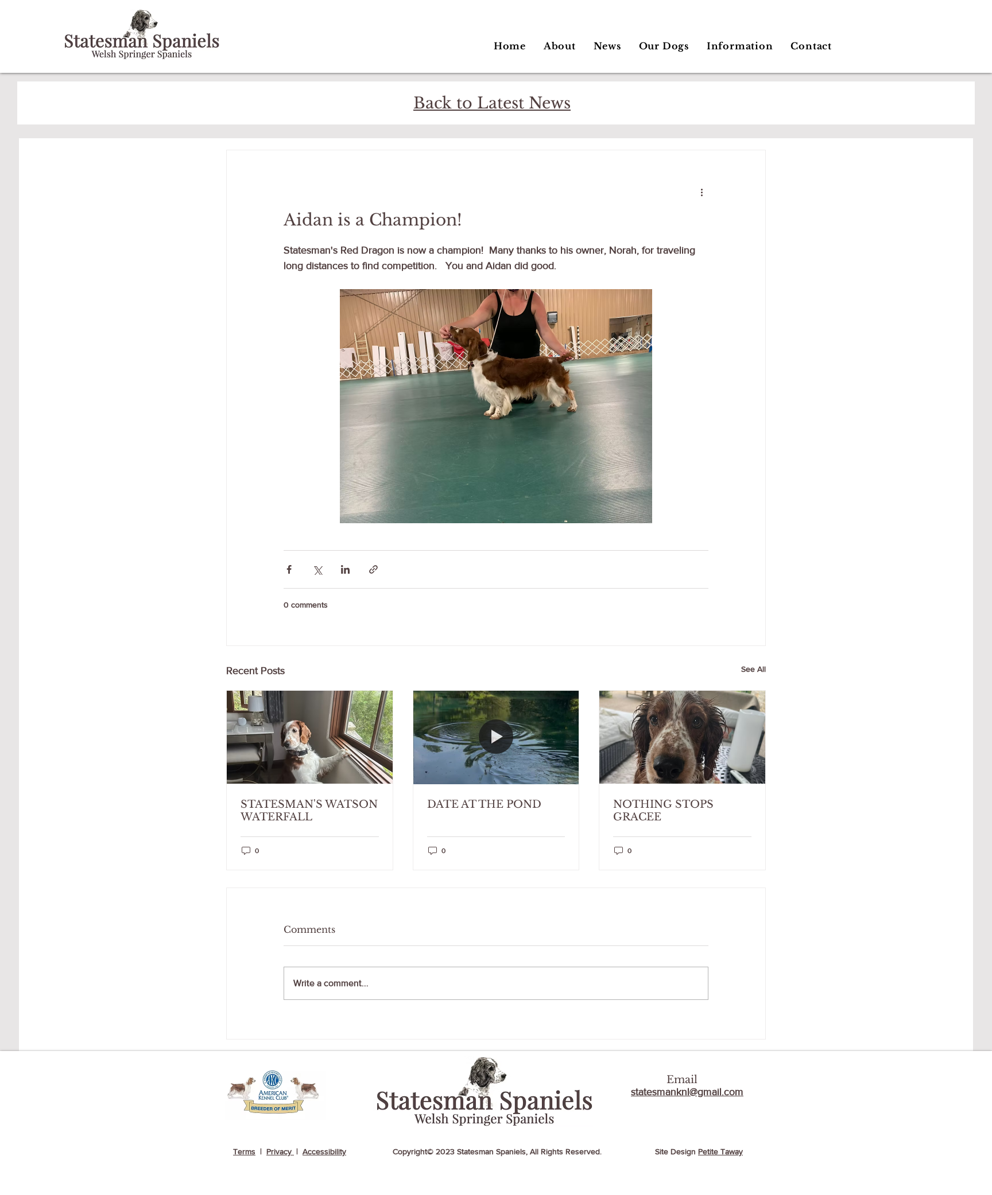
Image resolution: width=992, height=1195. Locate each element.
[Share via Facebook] (289, 569)
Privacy (280, 1151)
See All (753, 669)
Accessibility (324, 1151)
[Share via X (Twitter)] (317, 569)
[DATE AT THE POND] (496, 737)
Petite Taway (720, 1151)
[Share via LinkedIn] (345, 569)
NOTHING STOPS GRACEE (663, 810)
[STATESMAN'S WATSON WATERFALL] (310, 737)
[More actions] (701, 191)
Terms (244, 1151)
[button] (663, 45)
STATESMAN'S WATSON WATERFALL (309, 810)
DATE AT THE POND (484, 804)
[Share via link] (373, 569)
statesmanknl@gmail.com (687, 1091)
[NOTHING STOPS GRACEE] (682, 737)
